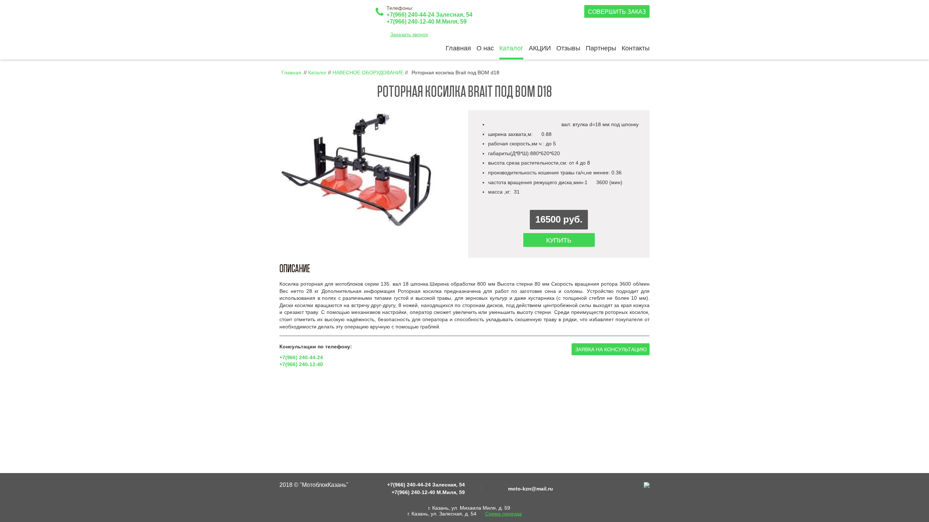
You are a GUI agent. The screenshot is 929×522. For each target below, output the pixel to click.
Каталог (511, 48)
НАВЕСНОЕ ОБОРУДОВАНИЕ (368, 72)
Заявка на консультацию (611, 349)
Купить (559, 240)
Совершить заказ (617, 12)
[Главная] (324, 22)
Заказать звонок (409, 34)
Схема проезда (503, 514)
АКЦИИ (540, 48)
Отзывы (568, 48)
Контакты (636, 48)
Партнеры (601, 48)
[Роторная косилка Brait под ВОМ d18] (358, 170)
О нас (485, 48)
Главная (458, 48)
